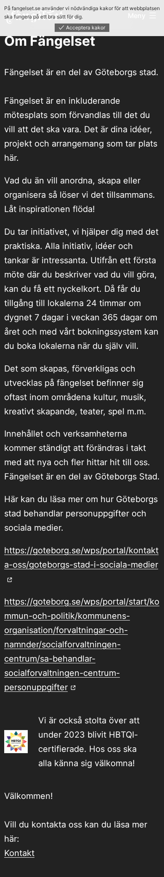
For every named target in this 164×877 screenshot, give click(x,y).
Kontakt (19, 853)
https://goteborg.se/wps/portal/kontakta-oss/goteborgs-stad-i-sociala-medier (81, 557)
